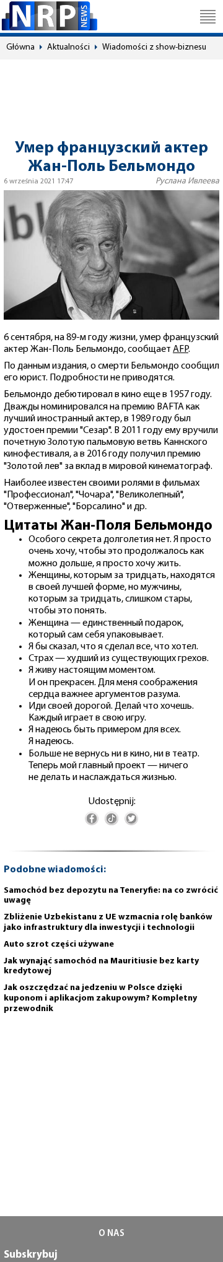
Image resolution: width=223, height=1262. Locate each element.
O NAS (111, 1233)
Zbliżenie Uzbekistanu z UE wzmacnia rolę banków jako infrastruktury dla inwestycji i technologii (108, 922)
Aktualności (68, 47)
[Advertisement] (111, 94)
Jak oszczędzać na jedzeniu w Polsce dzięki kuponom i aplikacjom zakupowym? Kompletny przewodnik (100, 998)
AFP (180, 349)
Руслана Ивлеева (187, 181)
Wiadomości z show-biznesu (154, 47)
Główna (20, 47)
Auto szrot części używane (59, 944)
